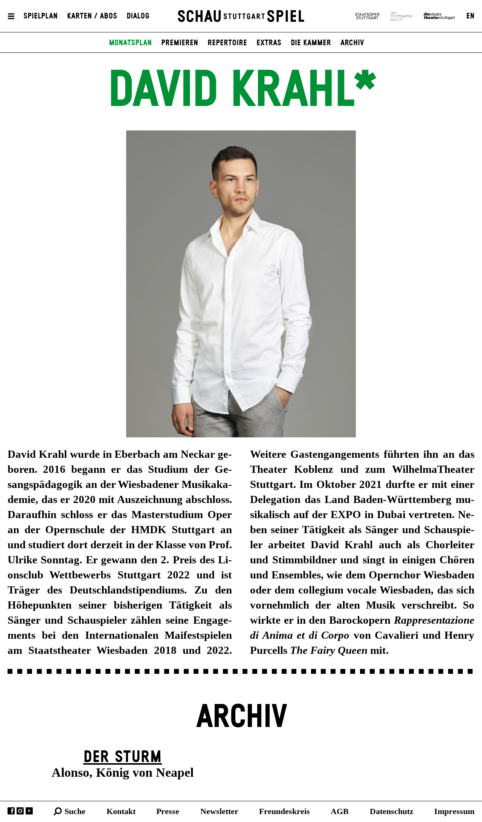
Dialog (138, 16)
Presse (167, 811)
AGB (340, 811)
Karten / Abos (92, 16)
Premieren (179, 43)
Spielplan (40, 16)
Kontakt (121, 811)
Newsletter (219, 811)
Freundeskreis (284, 811)
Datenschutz (391, 811)
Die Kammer (311, 43)
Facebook (11, 810)
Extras (268, 43)
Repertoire (227, 43)
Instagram (20, 810)
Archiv (352, 43)
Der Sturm (122, 757)
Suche (74, 811)
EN (470, 16)
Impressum (454, 811)
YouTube (29, 810)
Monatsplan (130, 43)
